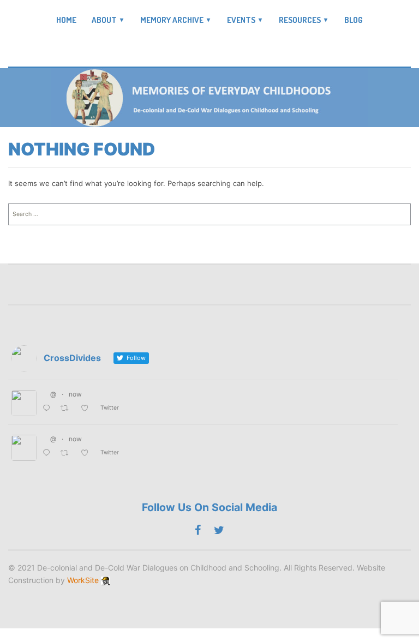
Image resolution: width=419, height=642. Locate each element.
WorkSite (83, 580)
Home (66, 20)
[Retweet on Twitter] (67, 409)
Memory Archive (171, 20)
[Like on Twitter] (88, 409)
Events (241, 20)
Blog (353, 20)
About (104, 20)
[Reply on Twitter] (49, 409)
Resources (300, 20)
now (75, 394)
